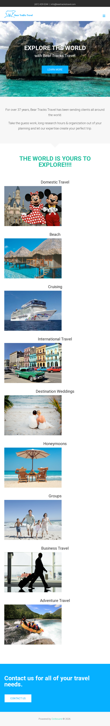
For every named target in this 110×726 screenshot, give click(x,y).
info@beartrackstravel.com (63, 4)
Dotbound (57, 718)
